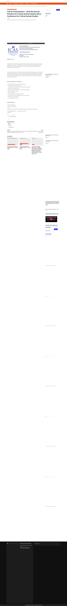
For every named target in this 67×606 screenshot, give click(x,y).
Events (15, 9)
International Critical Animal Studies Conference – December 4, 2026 (12, 147)
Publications (15, 3)
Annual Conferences (11, 9)
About (10, 3)
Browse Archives (48, 230)
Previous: (16, 131)
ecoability (27, 143)
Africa (8, 9)
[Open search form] (60, 3)
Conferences (21, 3)
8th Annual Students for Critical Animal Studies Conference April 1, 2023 (52, 74)
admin (8, 18)
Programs (27, 3)
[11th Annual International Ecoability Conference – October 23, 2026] (25, 142)
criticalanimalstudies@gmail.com (25, 547)
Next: (34, 131)
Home (7, 3)
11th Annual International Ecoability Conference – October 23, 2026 (24, 147)
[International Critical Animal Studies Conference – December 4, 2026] (13, 142)
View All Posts (11, 127)
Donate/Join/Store (34, 3)
